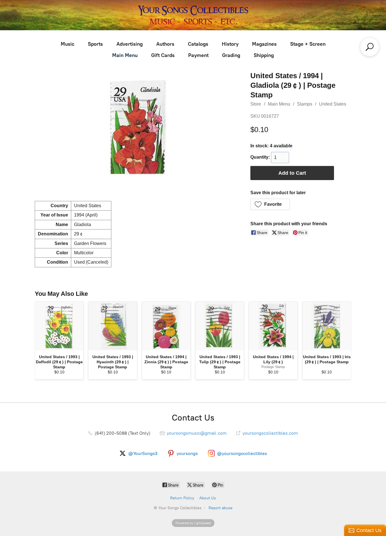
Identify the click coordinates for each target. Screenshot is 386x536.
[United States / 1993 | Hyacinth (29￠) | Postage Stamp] (112, 326)
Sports (95, 44)
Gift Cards (163, 55)
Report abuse (221, 508)
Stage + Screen (308, 44)
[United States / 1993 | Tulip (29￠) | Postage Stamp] (220, 326)
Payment (198, 55)
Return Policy (182, 498)
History (230, 44)
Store (255, 104)
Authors (165, 44)
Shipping (264, 55)
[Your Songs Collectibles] (193, 15)
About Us (207, 498)
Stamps (304, 104)
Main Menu (125, 55)
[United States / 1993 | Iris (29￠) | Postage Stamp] (327, 326)
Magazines (264, 44)
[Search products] (370, 47)
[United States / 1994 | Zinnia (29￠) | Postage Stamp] (166, 326)
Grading (231, 55)
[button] (270, 204)
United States (332, 104)
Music (67, 44)
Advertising (129, 44)
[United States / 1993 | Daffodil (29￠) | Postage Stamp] (59, 326)
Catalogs (198, 44)
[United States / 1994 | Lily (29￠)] (273, 326)
